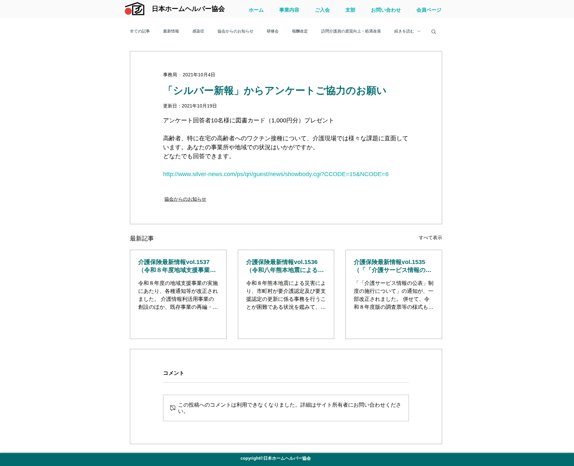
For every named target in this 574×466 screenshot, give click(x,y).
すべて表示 (430, 237)
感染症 (198, 31)
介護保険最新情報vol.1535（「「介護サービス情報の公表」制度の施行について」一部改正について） (392, 266)
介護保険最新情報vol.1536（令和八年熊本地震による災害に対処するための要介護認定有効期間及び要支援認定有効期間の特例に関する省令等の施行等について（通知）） (285, 266)
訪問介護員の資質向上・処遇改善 (351, 31)
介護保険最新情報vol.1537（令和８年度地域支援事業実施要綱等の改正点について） (177, 266)
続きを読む (404, 31)
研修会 (273, 31)
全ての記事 (140, 31)
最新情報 (171, 31)
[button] (433, 31)
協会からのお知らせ (235, 31)
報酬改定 (300, 31)
